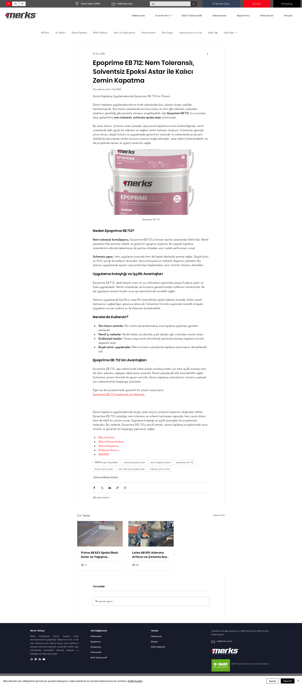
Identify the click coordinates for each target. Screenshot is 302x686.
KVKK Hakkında (158, 646)
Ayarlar (272, 681)
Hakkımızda (156, 636)
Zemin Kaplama (79, 32)
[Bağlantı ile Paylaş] (117, 487)
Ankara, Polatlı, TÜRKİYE (90, 3)
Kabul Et (287, 681)
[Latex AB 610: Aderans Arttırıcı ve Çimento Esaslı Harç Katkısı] (151, 534)
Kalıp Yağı (213, 32)
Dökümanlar (96, 636)
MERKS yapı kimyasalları (106, 462)
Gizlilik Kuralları (135, 681)
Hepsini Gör (219, 515)
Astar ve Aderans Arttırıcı (105, 477)
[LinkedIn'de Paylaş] (109, 487)
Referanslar (96, 652)
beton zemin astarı (104, 469)
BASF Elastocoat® (99, 657)
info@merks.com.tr (125, 3)
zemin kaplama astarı (160, 462)
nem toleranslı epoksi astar (131, 469)
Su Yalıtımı (60, 32)
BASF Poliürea (100, 32)
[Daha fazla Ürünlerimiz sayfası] (171, 15)
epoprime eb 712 (184, 462)
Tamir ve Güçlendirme (124, 32)
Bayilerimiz (96, 641)
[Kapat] (298, 680)
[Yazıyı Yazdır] (125, 487)
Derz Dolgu (167, 32)
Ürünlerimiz (96, 647)
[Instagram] (31, 659)
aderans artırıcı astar (160, 469)
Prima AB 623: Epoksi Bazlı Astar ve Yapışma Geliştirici (99, 555)
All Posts (45, 32)
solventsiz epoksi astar (134, 462)
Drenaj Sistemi (148, 32)
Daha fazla (229, 32)
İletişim (154, 641)
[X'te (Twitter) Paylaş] (102, 487)
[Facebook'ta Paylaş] (94, 487)
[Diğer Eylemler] (207, 54)
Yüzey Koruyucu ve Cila (190, 32)
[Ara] (194, 3)
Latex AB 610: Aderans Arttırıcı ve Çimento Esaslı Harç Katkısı (151, 555)
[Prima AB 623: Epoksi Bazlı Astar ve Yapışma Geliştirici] (100, 534)
